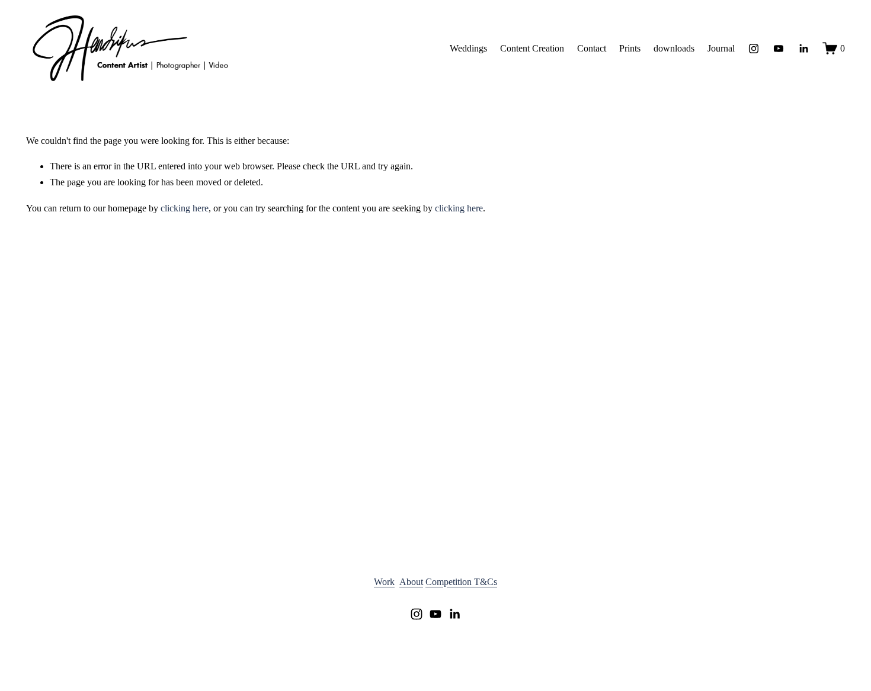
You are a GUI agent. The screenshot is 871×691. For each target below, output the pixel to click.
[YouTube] (778, 48)
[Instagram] (754, 48)
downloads (674, 48)
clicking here (185, 208)
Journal (721, 48)
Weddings (468, 48)
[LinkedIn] (803, 48)
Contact (591, 48)
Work (384, 582)
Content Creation (532, 48)
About (411, 582)
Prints (630, 48)
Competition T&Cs (461, 582)
